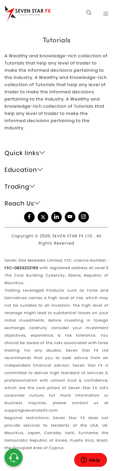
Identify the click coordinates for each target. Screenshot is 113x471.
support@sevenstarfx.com (31, 410)
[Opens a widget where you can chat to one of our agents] (90, 460)
